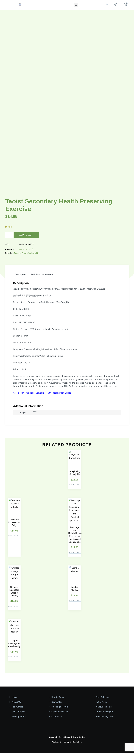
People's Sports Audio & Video (27, 253)
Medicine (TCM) (26, 249)
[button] (76, 5)
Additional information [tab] (42, 274)
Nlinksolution (76, 742)
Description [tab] (20, 274)
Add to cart (26, 235)
